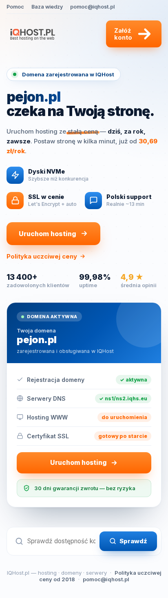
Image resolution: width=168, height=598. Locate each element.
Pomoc (15, 7)
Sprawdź (133, 541)
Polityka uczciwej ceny (42, 256)
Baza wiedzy (47, 7)
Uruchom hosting (47, 234)
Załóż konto (123, 34)
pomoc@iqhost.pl (92, 7)
